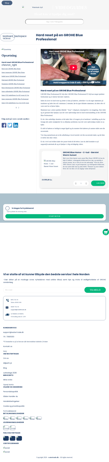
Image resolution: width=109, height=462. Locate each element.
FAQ (5, 351)
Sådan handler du (10, 396)
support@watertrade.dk (18, 310)
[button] (54, 216)
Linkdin (15, 125)
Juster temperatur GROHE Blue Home (13, 72)
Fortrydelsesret (9, 411)
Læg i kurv (99, 183)
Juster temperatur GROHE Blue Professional (15, 99)
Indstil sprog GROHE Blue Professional (14, 76)
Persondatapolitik (10, 391)
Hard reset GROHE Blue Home (11, 69)
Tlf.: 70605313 (8, 336)
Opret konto (8, 384)
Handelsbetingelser (11, 401)
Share (4, 125)
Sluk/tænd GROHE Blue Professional (13, 80)
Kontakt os (7, 346)
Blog (5, 368)
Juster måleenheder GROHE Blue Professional (15, 91)
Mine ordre (7, 379)
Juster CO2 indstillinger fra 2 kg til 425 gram (15, 103)
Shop (7, 3)
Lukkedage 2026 (10, 373)
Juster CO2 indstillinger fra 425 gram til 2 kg (15, 95)
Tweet (9, 125)
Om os (6, 358)
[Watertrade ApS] (37, 7)
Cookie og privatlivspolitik (13, 406)
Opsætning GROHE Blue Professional (13, 84)
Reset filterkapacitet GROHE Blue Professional (16, 88)
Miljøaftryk (7, 363)
